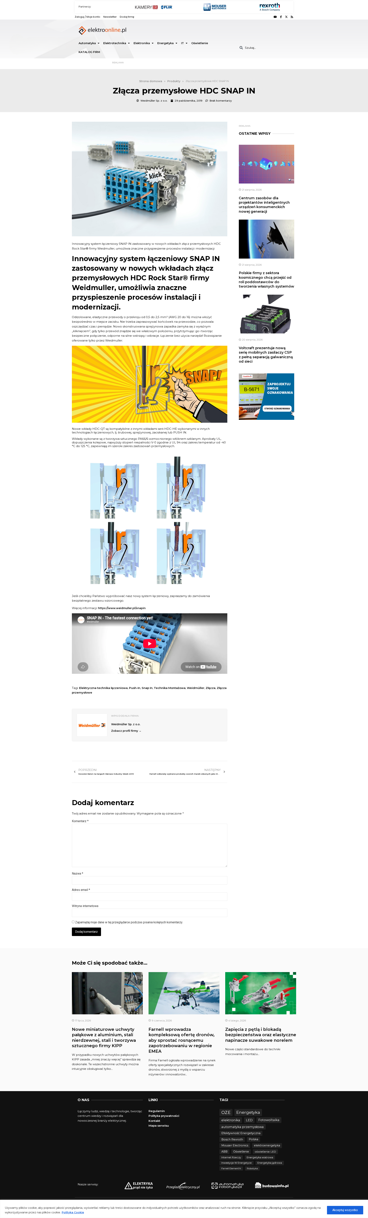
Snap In (147, 688)
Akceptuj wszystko (345, 1210)
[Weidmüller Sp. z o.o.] (92, 725)
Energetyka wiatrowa (260, 1157)
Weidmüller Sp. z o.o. (125, 724)
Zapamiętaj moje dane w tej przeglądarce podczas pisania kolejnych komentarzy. (129, 922)
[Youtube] (275, 17)
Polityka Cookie (73, 1212)
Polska (253, 1139)
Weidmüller (195, 688)
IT (182, 43)
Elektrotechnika (114, 43)
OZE (226, 1112)
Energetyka (165, 43)
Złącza (210, 688)
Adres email (81, 890)
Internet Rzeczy (231, 1157)
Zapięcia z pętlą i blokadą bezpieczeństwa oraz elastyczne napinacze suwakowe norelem (260, 1035)
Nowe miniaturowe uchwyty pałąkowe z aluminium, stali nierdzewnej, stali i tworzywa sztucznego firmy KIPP (104, 1037)
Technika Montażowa (170, 688)
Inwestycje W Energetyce (236, 1162)
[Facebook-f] (280, 17)
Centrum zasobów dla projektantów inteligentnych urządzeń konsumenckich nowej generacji (264, 205)
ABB (224, 1151)
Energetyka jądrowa (269, 1162)
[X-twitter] (286, 17)
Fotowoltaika (268, 1120)
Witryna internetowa (85, 906)
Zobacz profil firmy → (126, 731)
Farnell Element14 (231, 1168)
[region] (184, 1209)
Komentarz (80, 821)
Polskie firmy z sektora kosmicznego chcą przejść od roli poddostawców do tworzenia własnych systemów (266, 280)
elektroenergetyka (267, 1145)
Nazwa (77, 873)
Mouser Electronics (234, 1145)
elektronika (230, 1120)
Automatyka (87, 43)
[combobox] (265, 47)
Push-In (134, 688)
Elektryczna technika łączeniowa (103, 688)
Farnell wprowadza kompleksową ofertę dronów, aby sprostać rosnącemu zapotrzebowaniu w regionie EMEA (181, 1040)
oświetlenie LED (265, 1151)
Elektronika (142, 43)
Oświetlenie (199, 43)
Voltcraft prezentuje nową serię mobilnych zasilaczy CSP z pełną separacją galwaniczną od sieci (266, 355)
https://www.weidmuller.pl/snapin (122, 608)
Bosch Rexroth (232, 1139)
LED (249, 1120)
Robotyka (252, 1168)
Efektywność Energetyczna (240, 1133)
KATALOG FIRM (89, 52)
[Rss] (292, 17)
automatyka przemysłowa (242, 1127)
